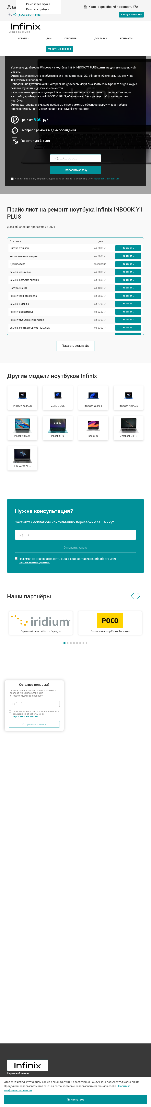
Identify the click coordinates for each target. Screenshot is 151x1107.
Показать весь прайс (75, 345)
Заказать (128, 248)
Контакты (126, 38)
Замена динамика (20, 272)
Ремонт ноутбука (37, 9)
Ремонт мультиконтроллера (27, 319)
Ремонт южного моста (23, 295)
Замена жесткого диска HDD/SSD (30, 327)
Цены (48, 38)
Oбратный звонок (59, 49)
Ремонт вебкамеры (21, 311)
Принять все (75, 1099)
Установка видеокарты (24, 256)
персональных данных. (106, 178)
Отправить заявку (75, 170)
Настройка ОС (18, 287)
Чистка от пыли (19, 248)
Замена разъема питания (25, 279)
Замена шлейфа (19, 303)
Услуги (22, 38)
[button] (132, 595)
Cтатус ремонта (131, 14)
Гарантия (70, 38)
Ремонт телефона (38, 4)
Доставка (100, 38)
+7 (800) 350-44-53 (27, 15)
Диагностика (17, 263)
